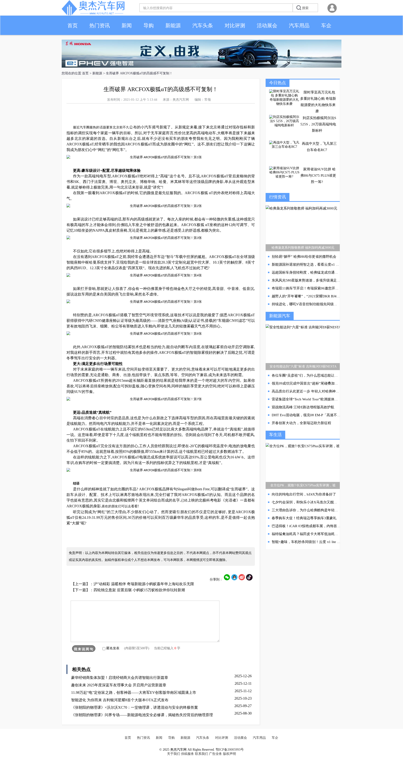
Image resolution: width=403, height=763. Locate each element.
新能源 (173, 25)
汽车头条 (202, 25)
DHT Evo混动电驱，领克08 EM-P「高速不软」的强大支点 (316, 415)
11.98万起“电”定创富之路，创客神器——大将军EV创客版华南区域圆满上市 (133, 692)
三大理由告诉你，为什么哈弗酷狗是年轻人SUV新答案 (314, 510)
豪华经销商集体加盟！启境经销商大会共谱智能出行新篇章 (119, 678)
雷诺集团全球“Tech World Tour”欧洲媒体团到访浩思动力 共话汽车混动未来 (330, 399)
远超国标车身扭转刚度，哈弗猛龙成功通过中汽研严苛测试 (317, 272)
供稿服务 (187, 754)
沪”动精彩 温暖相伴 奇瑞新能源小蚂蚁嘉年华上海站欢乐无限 (144, 584)
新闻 (127, 25)
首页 (72, 25)
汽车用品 (299, 25)
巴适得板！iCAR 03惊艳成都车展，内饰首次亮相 (309, 526)
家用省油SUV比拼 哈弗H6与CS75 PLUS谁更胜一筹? (318, 175)
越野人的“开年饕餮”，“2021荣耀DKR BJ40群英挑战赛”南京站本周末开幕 (329, 296)
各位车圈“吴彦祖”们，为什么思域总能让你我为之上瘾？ (315, 375)
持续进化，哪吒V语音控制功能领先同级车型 (306, 304)
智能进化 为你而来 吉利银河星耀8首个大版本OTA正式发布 (119, 700)
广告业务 (215, 754)
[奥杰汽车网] (93, 14)
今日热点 (277, 82)
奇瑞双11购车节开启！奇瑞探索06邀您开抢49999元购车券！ (318, 288)
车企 (326, 25)
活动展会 (267, 25)
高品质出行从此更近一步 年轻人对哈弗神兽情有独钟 (312, 391)
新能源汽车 (279, 315)
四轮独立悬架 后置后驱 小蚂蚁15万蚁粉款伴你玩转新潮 (139, 590)
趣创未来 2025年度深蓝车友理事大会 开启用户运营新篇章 (118, 685)
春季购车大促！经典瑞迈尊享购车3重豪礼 (304, 518)
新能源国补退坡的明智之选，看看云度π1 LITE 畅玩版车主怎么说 (322, 264)
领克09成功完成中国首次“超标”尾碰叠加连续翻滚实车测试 (317, 383)
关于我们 (173, 754)
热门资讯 (99, 25)
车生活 (275, 434)
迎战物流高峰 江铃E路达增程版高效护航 (303, 407)
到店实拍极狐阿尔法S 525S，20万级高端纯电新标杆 (318, 124)
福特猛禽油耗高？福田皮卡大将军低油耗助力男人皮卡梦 (315, 534)
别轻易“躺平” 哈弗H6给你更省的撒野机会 (304, 256)
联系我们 (201, 754)
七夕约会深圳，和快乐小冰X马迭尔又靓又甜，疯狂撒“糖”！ (318, 502)
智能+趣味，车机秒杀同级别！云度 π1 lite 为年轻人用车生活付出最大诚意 (329, 542)
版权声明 (229, 754)
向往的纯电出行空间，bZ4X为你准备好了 (304, 494)
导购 (148, 25)
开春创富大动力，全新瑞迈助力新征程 (301, 423)
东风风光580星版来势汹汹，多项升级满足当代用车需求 (315, 280)
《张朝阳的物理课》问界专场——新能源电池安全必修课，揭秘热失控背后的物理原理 (142, 715)
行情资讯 (277, 197)
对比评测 (235, 25)
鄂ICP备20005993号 (230, 749)
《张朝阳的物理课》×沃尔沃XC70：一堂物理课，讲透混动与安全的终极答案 (134, 707)
